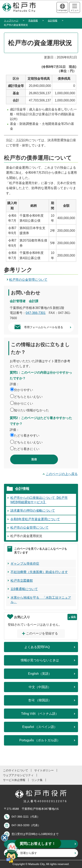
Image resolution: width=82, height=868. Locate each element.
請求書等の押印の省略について (32, 510)
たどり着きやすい (26, 435)
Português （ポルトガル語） (39, 740)
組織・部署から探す (24, 853)
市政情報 (33, 20)
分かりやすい (23, 390)
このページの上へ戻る (62, 474)
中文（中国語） (40, 687)
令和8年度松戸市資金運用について (35, 519)
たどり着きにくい (26, 449)
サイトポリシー (44, 770)
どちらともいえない (28, 396)
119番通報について (24, 589)
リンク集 (37, 780)
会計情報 (52, 20)
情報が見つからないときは (40, 660)
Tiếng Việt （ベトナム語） (40, 713)
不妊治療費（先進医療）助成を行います (39, 572)
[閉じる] (4, 837)
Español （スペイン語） (39, 727)
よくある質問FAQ (37, 647)
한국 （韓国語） (39, 700)
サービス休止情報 (14, 780)
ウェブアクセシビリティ (18, 775)
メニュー (75, 10)
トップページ (11, 20)
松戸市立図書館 (22, 580)
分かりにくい (23, 403)
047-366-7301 (36, 313)
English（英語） (40, 673)
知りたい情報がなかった (31, 410)
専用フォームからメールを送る (43, 327)
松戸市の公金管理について (28, 279)
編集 (73, 616)
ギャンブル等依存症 (25, 563)
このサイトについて (15, 770)
